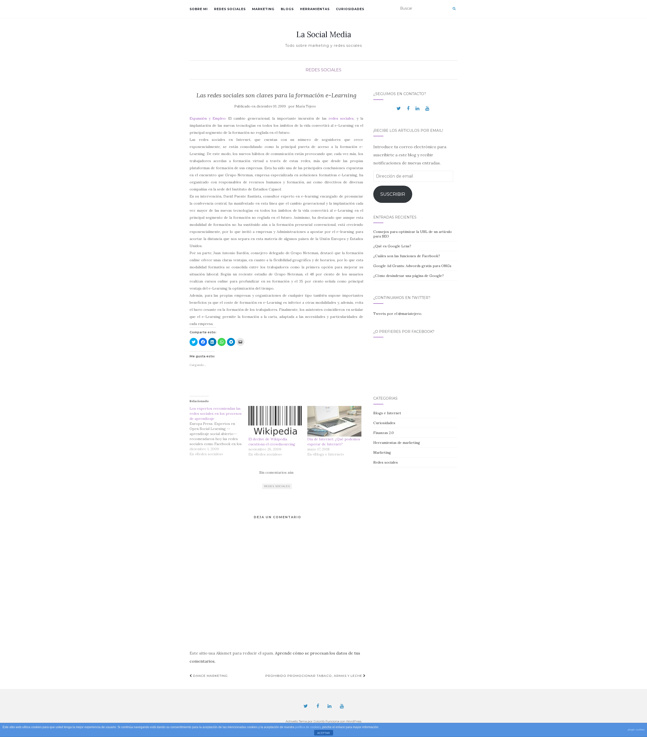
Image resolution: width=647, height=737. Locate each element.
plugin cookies (636, 729)
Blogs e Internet (387, 413)
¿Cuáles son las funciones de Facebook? (406, 256)
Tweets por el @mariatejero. (397, 313)
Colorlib (319, 721)
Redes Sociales (277, 486)
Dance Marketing (210, 676)
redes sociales (341, 118)
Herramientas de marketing (396, 442)
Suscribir (392, 194)
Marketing (263, 9)
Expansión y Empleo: (209, 118)
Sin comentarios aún (276, 472)
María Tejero (306, 106)
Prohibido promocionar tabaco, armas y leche (314, 676)
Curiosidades (350, 9)
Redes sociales (230, 9)
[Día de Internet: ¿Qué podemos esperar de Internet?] (334, 421)
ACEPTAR (323, 732)
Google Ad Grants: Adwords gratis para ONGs (412, 266)
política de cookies (308, 727)
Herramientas (315, 9)
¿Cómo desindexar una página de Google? (408, 275)
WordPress (353, 721)
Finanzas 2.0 (383, 432)
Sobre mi (199, 9)
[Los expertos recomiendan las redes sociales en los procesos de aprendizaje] (219, 431)
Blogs (287, 9)
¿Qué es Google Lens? (392, 246)
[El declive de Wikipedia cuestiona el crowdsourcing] (275, 421)
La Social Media (323, 34)
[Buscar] (454, 8)
